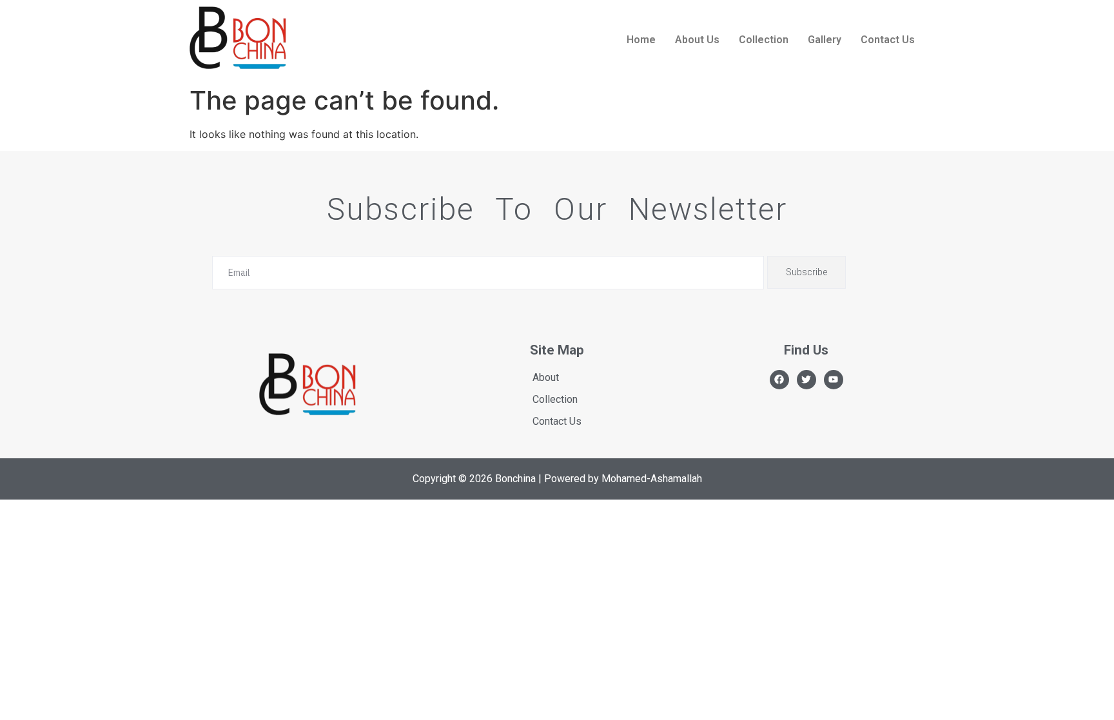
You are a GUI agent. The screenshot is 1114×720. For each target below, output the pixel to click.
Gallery (824, 40)
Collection (763, 40)
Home (641, 40)
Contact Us (888, 40)
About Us (697, 40)
